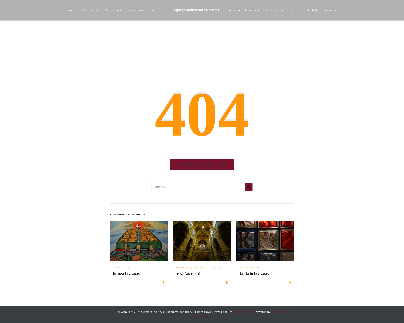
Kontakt (312, 10)
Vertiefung (215, 268)
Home (69, 10)
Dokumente (87, 10)
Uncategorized (122, 268)
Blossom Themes (243, 311)
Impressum (331, 10)
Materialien (112, 10)
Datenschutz (202, 316)
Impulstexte (183, 268)
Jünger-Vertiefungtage (242, 10)
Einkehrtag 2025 (254, 273)
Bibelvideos (273, 10)
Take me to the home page (202, 164)
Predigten (134, 10)
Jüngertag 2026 (126, 273)
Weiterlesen (151, 282)
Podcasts (156, 10)
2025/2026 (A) (188, 273)
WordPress (278, 311)
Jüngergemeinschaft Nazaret (194, 10)
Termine (295, 10)
